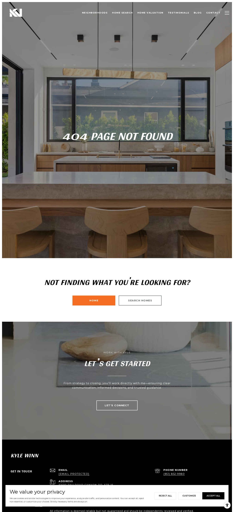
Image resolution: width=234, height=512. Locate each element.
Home (93, 300)
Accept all (213, 495)
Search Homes (140, 300)
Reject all (165, 495)
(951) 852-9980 (174, 473)
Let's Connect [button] (117, 405)
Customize (189, 495)
